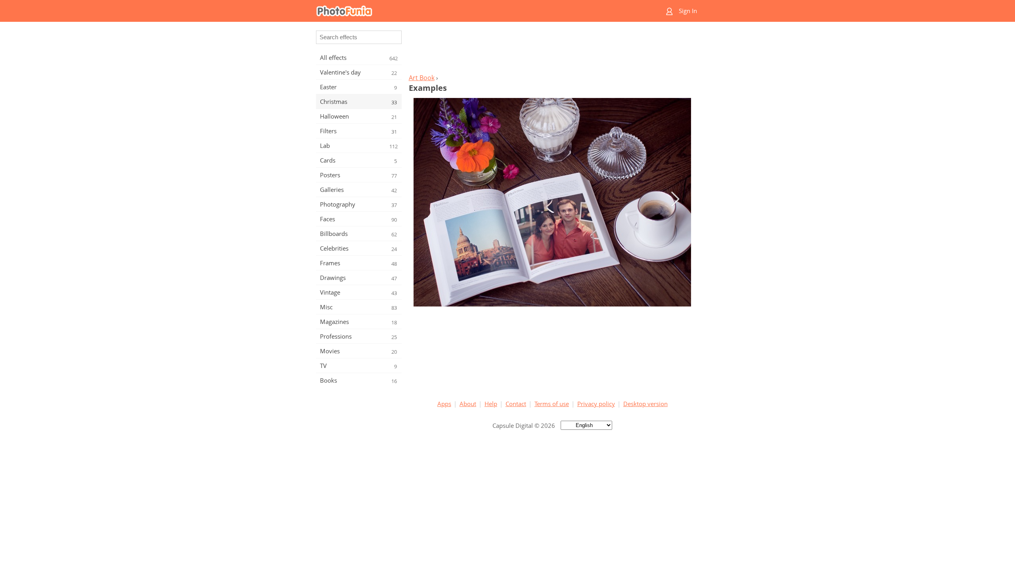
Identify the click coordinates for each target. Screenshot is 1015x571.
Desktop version (645, 404)
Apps (444, 404)
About (468, 404)
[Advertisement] (552, 50)
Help (491, 404)
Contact (516, 404)
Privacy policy (596, 404)
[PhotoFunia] (477, 11)
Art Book (422, 77)
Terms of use (551, 404)
